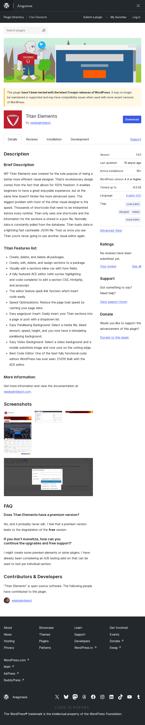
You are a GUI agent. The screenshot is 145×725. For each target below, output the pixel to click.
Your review (108, 266)
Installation (54, 139)
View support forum (113, 302)
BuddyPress (14, 680)
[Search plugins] (44, 30)
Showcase (46, 628)
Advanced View (111, 230)
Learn (78, 628)
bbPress (11, 673)
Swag (115, 648)
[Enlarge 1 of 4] (26, 416)
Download (132, 119)
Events (114, 634)
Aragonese (20, 697)
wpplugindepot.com (17, 391)
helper (136, 211)
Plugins (44, 641)
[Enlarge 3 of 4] (88, 416)
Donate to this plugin (114, 337)
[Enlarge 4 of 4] (88, 463)
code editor (133, 204)
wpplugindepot (40, 123)
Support (135, 139)
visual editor (133, 219)
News (8, 634)
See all (136, 266)
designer (124, 211)
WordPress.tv (85, 648)
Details (12, 139)
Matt (9, 667)
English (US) (133, 195)
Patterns (45, 648)
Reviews (32, 139)
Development (80, 139)
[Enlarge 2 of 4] (57, 416)
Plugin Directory (14, 17)
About (8, 628)
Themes (44, 634)
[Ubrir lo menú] (139, 5)
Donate (117, 641)
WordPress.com (16, 660)
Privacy (9, 648)
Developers (82, 641)
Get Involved (119, 628)
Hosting (9, 641)
